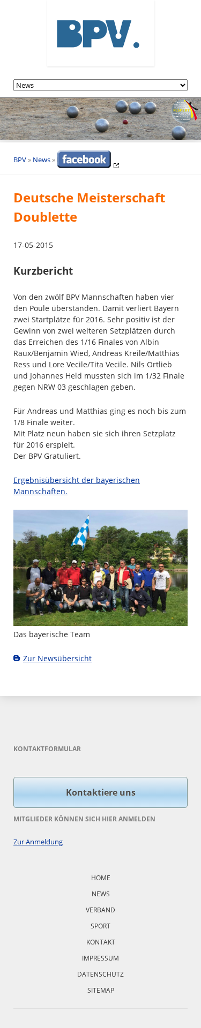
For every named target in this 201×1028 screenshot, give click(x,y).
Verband (100, 909)
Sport (100, 926)
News (41, 159)
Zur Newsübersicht (57, 658)
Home (100, 877)
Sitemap (100, 990)
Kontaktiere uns (101, 792)
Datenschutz (100, 974)
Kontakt (100, 942)
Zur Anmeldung (38, 841)
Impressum (100, 958)
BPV (19, 159)
